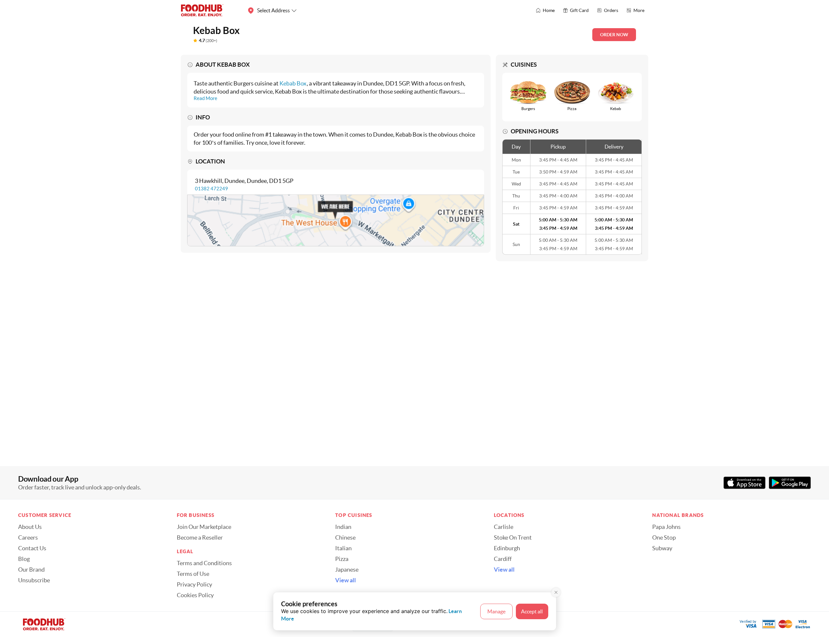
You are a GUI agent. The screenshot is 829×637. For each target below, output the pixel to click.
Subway (662, 548)
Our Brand (31, 569)
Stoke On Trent (513, 537)
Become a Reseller (200, 537)
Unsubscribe (34, 580)
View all (345, 580)
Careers (28, 537)
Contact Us (32, 548)
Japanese (346, 569)
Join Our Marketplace (204, 527)
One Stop (664, 537)
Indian (343, 527)
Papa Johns (666, 527)
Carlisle (503, 527)
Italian (343, 548)
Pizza (341, 559)
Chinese (345, 537)
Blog (24, 559)
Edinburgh (507, 548)
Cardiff (503, 559)
